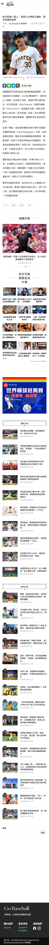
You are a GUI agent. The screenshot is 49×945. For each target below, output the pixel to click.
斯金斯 (22, 205)
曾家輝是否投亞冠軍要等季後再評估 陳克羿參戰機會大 (10, 353)
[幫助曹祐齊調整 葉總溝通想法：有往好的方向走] (10, 434)
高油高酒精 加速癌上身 (9, 318)
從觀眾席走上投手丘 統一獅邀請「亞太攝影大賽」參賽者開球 (33, 569)
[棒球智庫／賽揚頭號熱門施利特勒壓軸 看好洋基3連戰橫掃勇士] (10, 752)
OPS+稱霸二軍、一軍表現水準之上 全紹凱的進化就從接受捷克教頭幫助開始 (33, 767)
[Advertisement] (24, 867)
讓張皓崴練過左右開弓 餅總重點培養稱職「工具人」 (33, 539)
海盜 (29, 205)
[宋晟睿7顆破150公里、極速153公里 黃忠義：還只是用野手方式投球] (10, 736)
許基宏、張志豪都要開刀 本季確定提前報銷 (33, 688)
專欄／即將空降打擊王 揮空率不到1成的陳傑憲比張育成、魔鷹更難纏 (33, 596)
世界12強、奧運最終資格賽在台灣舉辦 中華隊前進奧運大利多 (33, 674)
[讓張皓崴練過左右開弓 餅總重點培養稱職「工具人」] (10, 542)
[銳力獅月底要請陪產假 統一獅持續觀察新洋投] (10, 814)
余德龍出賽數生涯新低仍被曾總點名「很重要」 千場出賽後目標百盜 (33, 448)
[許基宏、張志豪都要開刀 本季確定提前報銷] (10, 691)
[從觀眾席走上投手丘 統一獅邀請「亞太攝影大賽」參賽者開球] (10, 572)
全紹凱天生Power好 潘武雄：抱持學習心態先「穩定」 (33, 554)
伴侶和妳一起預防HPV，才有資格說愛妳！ (39, 354)
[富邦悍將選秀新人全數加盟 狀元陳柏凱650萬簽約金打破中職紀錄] (10, 784)
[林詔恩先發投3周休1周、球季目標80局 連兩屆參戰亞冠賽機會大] (10, 495)
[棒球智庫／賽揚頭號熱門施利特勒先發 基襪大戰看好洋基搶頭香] (10, 526)
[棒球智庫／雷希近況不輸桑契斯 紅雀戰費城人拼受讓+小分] (24, 238)
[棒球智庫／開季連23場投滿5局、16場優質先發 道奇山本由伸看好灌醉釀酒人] (10, 721)
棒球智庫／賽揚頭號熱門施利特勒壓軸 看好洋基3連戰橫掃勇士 (33, 751)
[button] (5, 245)
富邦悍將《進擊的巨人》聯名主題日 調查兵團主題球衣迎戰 (33, 626)
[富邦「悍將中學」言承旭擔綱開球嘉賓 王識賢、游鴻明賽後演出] (10, 659)
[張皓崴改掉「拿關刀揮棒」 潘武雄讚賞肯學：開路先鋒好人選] (10, 644)
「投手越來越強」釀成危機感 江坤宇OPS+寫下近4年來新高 (33, 703)
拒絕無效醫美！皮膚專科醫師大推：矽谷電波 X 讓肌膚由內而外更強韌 (39, 336)
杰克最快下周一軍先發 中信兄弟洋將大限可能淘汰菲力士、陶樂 (33, 612)
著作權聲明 (22, 930)
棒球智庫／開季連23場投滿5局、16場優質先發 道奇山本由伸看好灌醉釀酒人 (32, 720)
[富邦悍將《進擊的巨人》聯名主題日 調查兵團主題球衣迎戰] (10, 629)
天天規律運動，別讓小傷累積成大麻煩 (10, 336)
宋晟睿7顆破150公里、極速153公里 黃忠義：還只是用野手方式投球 (33, 735)
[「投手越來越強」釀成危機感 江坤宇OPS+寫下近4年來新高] (10, 706)
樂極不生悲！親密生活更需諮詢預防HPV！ (10, 300)
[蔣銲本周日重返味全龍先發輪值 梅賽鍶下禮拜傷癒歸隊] (10, 480)
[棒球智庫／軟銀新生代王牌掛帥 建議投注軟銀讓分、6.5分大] (10, 511)
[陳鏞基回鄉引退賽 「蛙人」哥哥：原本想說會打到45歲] (10, 799)
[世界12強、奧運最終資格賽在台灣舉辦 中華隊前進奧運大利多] (10, 675)
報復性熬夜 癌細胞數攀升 (39, 300)
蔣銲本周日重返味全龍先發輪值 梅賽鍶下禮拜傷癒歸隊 (33, 477)
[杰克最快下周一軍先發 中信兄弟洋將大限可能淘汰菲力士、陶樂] (10, 613)
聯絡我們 (7, 927)
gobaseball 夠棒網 (23, 942)
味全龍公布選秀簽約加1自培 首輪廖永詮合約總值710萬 (33, 462)
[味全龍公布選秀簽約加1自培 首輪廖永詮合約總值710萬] (10, 465)
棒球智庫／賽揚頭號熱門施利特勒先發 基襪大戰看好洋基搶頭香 (33, 525)
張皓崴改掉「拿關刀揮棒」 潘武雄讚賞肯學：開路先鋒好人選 (33, 641)
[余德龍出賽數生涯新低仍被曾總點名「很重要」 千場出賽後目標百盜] (10, 449)
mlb (5, 205)
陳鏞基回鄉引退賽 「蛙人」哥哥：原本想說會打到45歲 (33, 796)
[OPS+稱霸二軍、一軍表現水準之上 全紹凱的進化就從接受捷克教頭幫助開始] (10, 768)
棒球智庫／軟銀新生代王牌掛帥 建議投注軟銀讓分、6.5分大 (33, 508)
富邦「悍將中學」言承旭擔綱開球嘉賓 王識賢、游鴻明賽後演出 (33, 658)
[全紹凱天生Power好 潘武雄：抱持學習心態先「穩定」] (10, 557)
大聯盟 (13, 205)
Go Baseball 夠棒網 (18, 23)
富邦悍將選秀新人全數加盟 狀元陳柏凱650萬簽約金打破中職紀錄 (33, 782)
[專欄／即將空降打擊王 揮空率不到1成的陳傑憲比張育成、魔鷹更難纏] (10, 598)
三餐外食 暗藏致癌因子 (24, 318)
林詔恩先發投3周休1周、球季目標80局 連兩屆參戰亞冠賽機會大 (32, 494)
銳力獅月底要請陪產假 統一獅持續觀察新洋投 (33, 812)
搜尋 (4, 828)
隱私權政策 (22, 927)
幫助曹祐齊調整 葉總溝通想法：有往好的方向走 (32, 432)
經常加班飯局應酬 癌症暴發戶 (24, 336)
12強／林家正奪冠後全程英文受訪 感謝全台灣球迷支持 (39, 318)
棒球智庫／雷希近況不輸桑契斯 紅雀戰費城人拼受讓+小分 (24, 258)
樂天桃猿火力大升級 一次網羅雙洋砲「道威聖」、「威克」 (24, 300)
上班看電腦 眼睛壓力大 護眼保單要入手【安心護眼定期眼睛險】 (24, 354)
